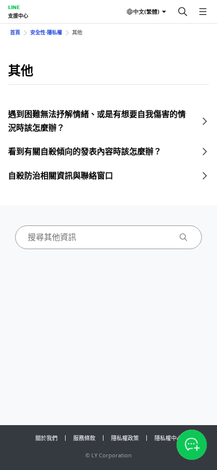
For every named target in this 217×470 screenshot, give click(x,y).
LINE (14, 7)
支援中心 (18, 15)
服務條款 (84, 438)
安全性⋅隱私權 (46, 32)
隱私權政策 (125, 438)
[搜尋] (183, 12)
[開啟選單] (203, 12)
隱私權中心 (168, 438)
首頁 (15, 32)
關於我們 (46, 438)
